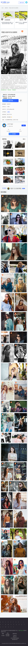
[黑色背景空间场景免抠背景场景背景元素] (8, 171)
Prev (2, 19)
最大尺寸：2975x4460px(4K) (9, 94)
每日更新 (7, 635)
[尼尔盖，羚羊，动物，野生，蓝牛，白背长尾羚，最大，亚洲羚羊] (20, 153)
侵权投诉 (9, 89)
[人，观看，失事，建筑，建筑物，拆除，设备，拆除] (20, 145)
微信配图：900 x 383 (7, 98)
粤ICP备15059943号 (16, 643)
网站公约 (15, 636)
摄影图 (6, 7)
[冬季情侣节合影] (8, 179)
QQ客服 (2, 635)
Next (25, 19)
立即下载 (10, 100)
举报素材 (14, 89)
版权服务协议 (4, 89)
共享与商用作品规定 (15, 638)
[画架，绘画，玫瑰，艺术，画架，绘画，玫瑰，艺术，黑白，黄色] (8, 153)
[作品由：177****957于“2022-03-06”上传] (4, 125)
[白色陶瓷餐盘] (8, 162)
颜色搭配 (7, 634)
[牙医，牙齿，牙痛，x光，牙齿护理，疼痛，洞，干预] (20, 162)
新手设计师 (21, 630)
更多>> (24, 139)
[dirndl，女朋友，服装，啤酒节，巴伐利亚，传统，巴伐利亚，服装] (20, 171)
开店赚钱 (14, 133)
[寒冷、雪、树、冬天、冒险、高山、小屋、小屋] (20, 179)
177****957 (10, 124)
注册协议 (15, 635)
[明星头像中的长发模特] (8, 145)
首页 (2, 7)
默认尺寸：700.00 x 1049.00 (9, 96)
